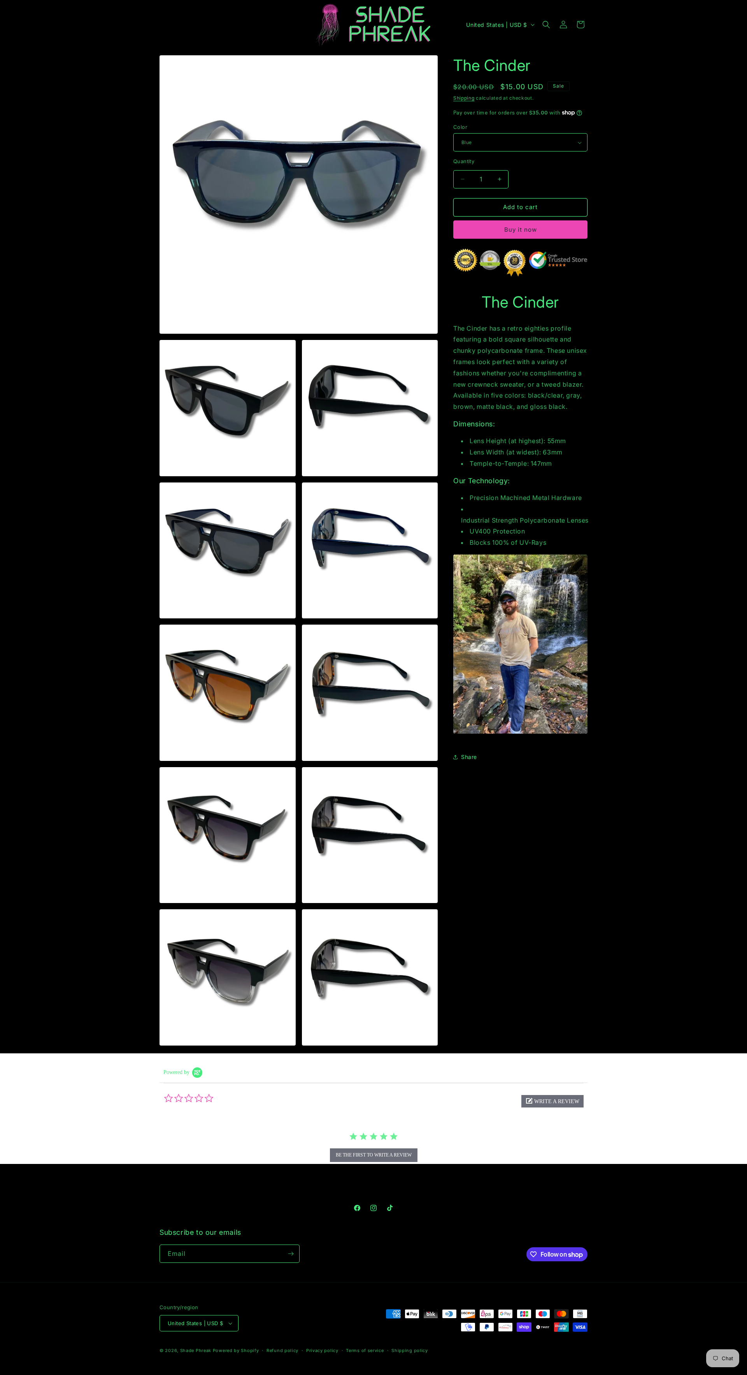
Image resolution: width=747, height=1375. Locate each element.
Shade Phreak (195, 1350)
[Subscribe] (290, 1254)
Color (460, 127)
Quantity (463, 161)
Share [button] (469, 757)
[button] (546, 24)
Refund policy (282, 1350)
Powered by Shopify (236, 1350)
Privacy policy (322, 1350)
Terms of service (365, 1350)
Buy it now (520, 229)
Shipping (464, 98)
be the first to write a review (374, 1155)
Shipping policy (409, 1350)
